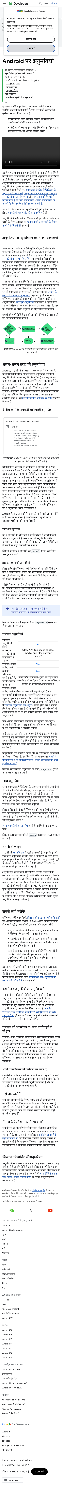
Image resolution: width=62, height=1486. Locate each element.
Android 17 (7, 1330)
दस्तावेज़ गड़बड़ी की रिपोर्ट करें (13, 1404)
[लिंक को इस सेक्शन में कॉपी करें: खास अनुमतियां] (22, 781)
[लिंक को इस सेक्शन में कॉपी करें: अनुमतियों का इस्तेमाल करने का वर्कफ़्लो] (5, 242)
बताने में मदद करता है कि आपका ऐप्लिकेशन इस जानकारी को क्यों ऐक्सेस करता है (30, 760)
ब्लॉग (4, 1248)
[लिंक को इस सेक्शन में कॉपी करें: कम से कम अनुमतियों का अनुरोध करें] (46, 989)
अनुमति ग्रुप (18, 852)
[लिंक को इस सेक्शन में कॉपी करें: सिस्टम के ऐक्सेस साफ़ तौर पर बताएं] (45, 1122)
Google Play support (11, 1409)
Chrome (6, 1436)
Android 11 (7, 1357)
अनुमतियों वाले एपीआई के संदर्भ (37, 398)
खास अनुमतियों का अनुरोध (15, 825)
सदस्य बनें (39, 1471)
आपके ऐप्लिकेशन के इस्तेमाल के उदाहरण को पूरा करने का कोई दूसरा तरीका (29, 1012)
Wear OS (6, 1304)
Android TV (7, 1318)
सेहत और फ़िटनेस (8, 1274)
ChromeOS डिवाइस (10, 1309)
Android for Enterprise (12, 1230)
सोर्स (3, 1239)
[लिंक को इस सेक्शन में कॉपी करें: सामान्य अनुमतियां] (23, 529)
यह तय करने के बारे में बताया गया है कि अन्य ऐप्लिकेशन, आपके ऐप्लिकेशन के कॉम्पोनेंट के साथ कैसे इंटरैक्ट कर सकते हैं (28, 200)
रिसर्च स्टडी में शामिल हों (10, 1413)
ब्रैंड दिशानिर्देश (26, 1460)
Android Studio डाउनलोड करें (14, 1383)
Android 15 (7, 1339)
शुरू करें (31, 48)
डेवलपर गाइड (7, 1374)
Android (6, 1225)
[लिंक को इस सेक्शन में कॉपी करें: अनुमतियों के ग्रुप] (23, 847)
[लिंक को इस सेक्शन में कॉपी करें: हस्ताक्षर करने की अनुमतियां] (32, 563)
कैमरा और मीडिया (8, 1278)
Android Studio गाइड (11, 1369)
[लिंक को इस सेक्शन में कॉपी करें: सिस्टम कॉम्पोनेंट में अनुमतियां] (45, 1157)
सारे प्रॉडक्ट (7, 1450)
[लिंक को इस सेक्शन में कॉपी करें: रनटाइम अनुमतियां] (26, 634)
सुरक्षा (4, 1234)
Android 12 (7, 1353)
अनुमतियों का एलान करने (36, 193)
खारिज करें (31, 39)
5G (3, 1287)
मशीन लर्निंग (6, 1269)
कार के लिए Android (10, 1313)
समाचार (5, 1243)
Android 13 (7, 1348)
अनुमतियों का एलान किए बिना (16, 258)
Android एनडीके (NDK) (12, 1387)
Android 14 (7, 1343)
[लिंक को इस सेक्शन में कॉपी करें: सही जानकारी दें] (23, 1094)
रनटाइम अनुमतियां (25, 302)
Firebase (6, 1441)
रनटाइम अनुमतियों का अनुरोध (18, 705)
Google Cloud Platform (13, 1445)
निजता (4, 1283)
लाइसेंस (14, 1460)
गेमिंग (4, 1265)
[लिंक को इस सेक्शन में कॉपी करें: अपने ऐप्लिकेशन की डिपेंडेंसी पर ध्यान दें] (49, 1069)
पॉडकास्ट (5, 1253)
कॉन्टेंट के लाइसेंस (38, 1190)
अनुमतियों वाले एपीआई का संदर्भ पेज (25, 213)
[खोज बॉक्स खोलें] (40, 3)
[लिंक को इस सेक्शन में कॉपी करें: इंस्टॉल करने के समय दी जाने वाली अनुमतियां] (55, 410)
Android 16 (7, 1334)
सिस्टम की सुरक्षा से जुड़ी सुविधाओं (43, 917)
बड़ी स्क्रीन (6, 1299)
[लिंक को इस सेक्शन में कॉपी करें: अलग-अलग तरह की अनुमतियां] (47, 364)
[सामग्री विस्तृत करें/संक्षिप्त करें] (35, 70)
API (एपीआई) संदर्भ (9, 1378)
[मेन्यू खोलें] (4, 3)
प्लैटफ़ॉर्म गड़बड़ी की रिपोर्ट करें (13, 1399)
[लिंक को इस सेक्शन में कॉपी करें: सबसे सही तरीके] (28, 912)
